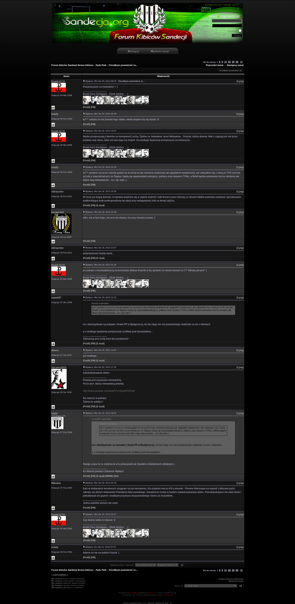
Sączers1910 (58, 367)
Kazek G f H (58, 81)
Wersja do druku (236, 581)
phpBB (133, 593)
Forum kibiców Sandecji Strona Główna (72, 65)
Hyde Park (101, 65)
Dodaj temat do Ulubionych (231, 579)
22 (229, 62)
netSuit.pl (168, 595)
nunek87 (56, 297)
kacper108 (57, 212)
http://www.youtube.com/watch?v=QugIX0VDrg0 (109, 391)
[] (240, 81)
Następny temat (235, 65)
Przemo (152, 593)
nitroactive (57, 191)
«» (225, 62)
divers (55, 350)
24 (237, 62)
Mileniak (56, 483)
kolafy (54, 114)
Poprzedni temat (214, 65)
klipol (54, 413)
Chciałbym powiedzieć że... (123, 65)
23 (233, 62)
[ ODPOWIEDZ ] (60, 575)
